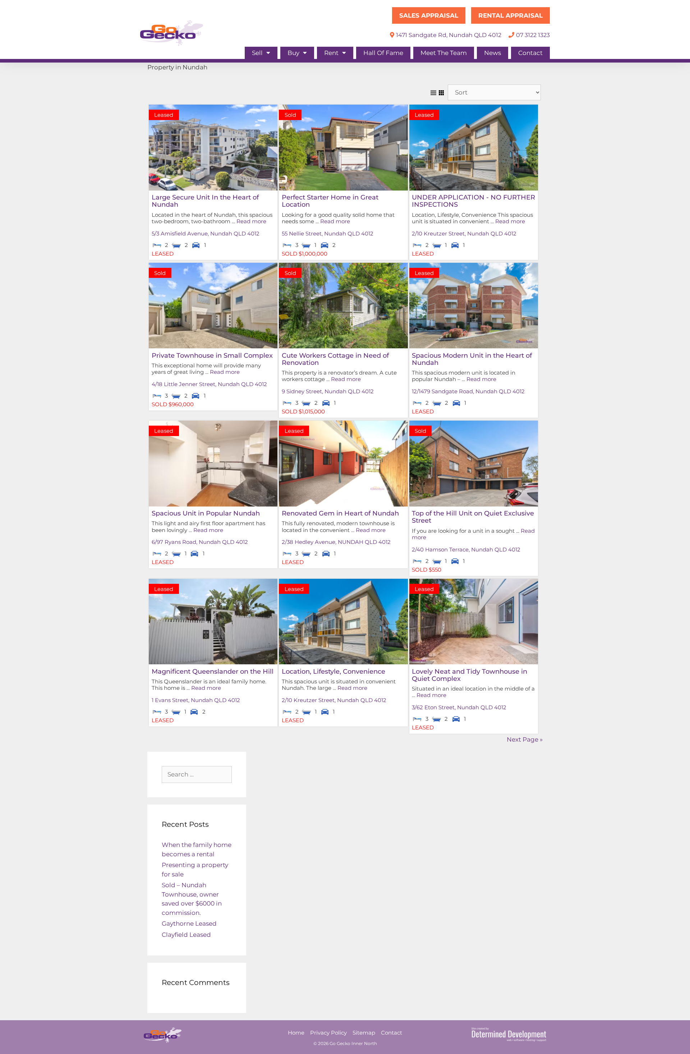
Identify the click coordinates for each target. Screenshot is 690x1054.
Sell (257, 52)
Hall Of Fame (383, 52)
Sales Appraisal (428, 15)
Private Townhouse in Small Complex (212, 355)
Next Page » (525, 739)
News (492, 52)
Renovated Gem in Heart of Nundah (340, 513)
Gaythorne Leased (189, 923)
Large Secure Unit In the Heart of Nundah (205, 200)
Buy (293, 52)
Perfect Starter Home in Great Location (330, 200)
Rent (331, 52)
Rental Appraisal (510, 15)
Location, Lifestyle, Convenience (333, 671)
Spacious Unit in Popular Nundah (206, 513)
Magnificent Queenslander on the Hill (212, 671)
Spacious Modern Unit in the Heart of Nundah (472, 359)
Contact (530, 52)
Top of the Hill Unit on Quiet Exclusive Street (473, 516)
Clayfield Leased (186, 934)
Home (296, 1032)
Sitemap (364, 1032)
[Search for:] (197, 774)
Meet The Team (443, 52)
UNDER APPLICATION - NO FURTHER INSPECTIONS (473, 200)
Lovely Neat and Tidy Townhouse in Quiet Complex (469, 675)
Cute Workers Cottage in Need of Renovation (335, 359)
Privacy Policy (328, 1032)
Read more (251, 221)
